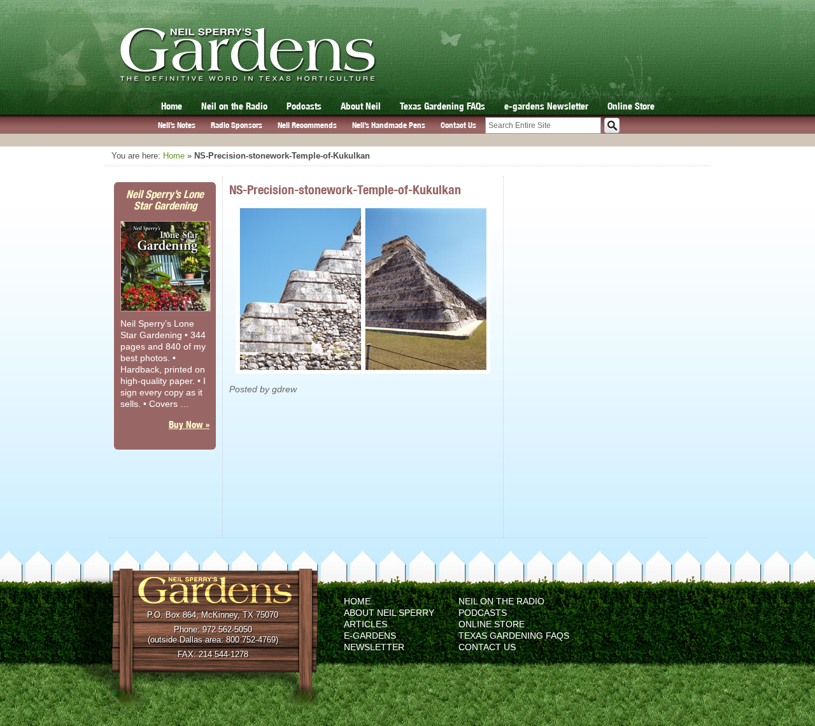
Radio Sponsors (236, 125)
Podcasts (304, 106)
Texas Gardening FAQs (442, 106)
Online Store (631, 106)
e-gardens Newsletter (546, 106)
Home (171, 106)
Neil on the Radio (234, 106)
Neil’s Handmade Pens (388, 125)
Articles (365, 624)
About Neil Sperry (389, 613)
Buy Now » (189, 424)
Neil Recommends (307, 125)
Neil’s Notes (176, 125)
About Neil (361, 106)
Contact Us (458, 125)
